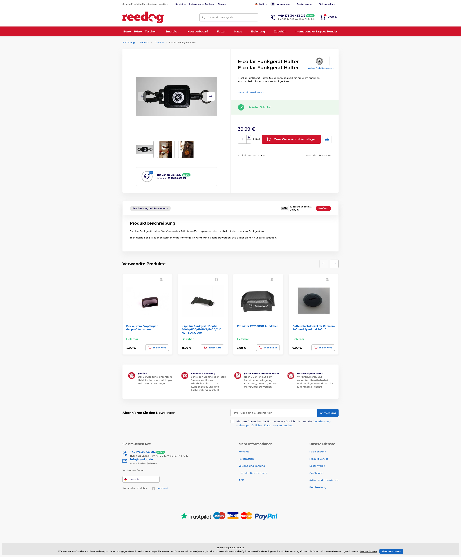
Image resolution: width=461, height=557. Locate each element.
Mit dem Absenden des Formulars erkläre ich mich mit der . (283, 423)
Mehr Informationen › (250, 92)
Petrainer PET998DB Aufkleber (257, 326)
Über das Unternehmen (253, 473)
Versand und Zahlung (252, 465)
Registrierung (304, 4)
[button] (211, 96)
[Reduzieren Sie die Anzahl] (249, 141)
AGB (241, 480)
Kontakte (180, 4)
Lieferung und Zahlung (201, 4)
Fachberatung (317, 487)
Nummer (242, 139)
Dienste (222, 4)
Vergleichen (283, 4)
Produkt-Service (318, 458)
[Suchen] (203, 17)
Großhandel (316, 473)
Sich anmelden (327, 4)
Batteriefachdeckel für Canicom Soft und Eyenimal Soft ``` (313, 327)
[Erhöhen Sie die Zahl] (249, 137)
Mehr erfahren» (368, 551)
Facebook (162, 488)
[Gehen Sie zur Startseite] (143, 17)
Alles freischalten (391, 551)
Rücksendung (317, 451)
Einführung (128, 42)
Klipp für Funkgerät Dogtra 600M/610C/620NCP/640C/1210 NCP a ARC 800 (201, 329)
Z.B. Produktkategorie (220, 17)
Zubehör (144, 42)
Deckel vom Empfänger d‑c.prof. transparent (142, 327)
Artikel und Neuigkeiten (324, 480)
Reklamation (246, 458)
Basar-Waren (317, 465)
